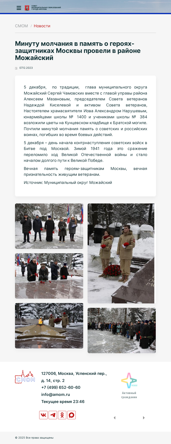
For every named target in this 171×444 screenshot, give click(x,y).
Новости (42, 26)
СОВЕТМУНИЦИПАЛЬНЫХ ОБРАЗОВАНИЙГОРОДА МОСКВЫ (46, 7)
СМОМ (21, 26)
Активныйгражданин (129, 395)
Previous (113, 417)
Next (144, 417)
